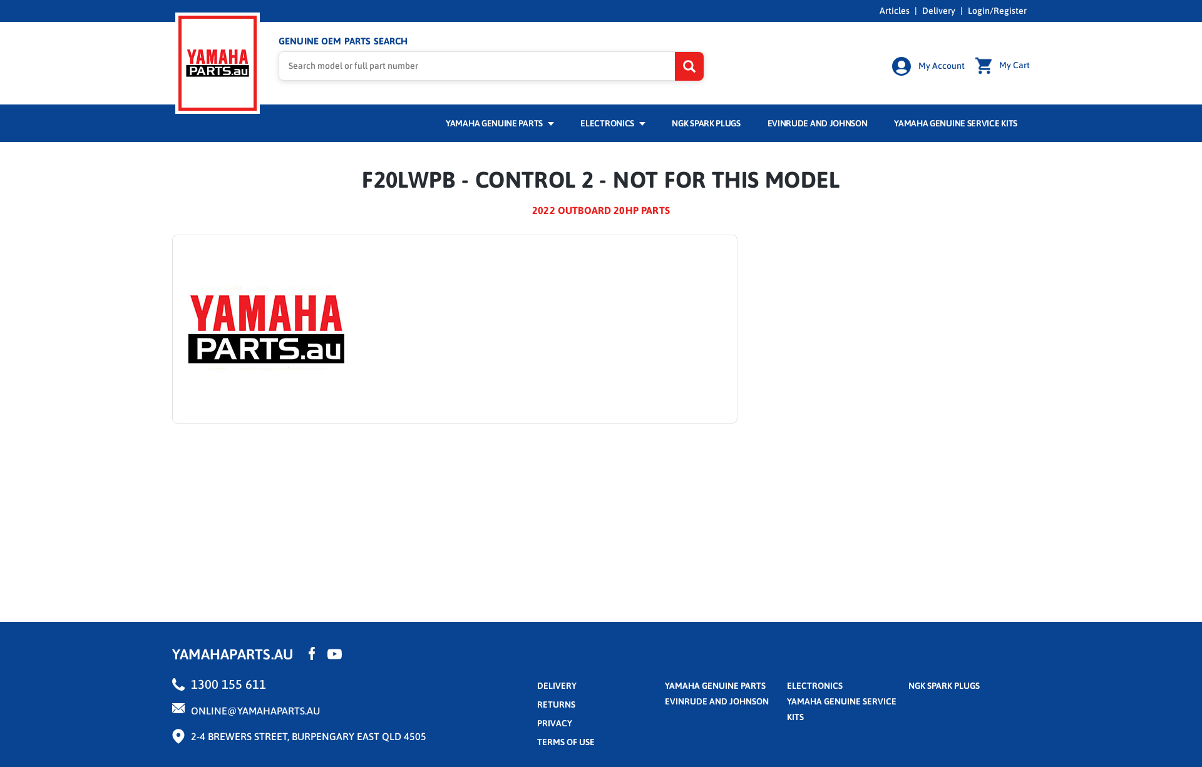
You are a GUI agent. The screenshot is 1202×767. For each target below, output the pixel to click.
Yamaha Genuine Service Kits (955, 123)
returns (556, 704)
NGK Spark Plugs (706, 123)
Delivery (938, 11)
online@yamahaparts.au (255, 710)
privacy (554, 723)
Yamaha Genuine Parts (495, 123)
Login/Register (997, 11)
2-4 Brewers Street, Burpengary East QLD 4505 (308, 736)
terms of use (566, 742)
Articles (895, 11)
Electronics (607, 123)
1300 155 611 (228, 684)
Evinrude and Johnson (818, 123)
